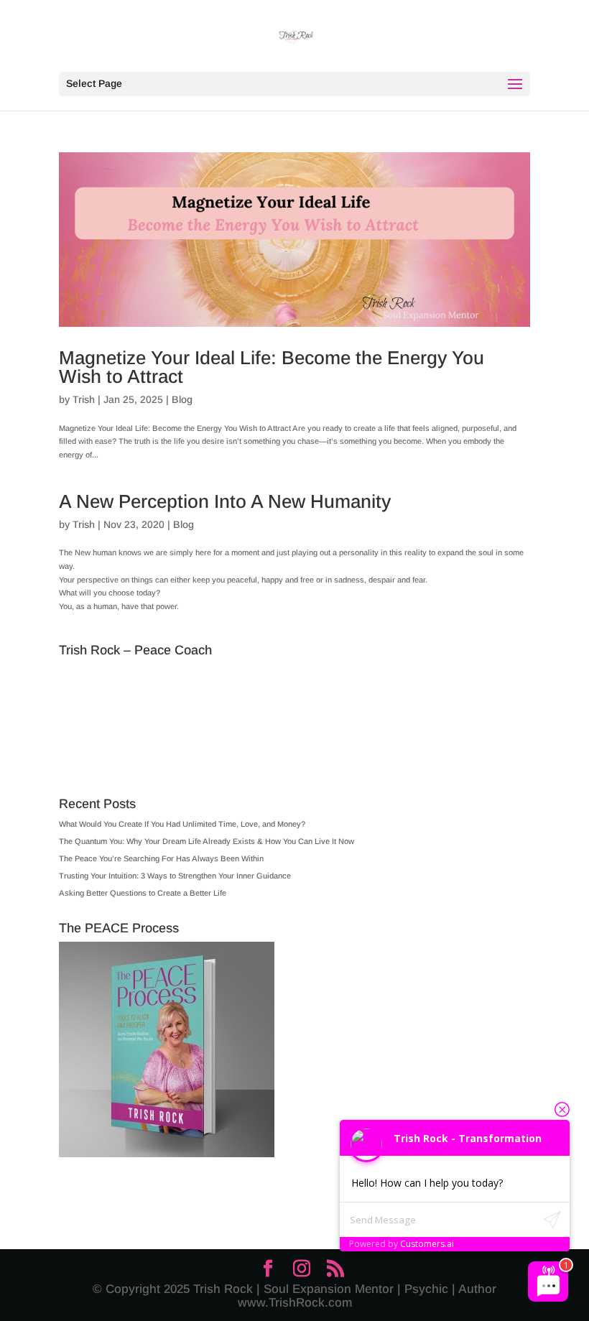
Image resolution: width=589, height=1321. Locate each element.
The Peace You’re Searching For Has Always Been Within (161, 858)
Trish (84, 399)
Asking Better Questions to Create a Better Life (142, 893)
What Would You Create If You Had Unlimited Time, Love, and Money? (182, 824)
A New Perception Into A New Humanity (225, 501)
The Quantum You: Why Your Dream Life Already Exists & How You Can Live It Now (206, 841)
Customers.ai (427, 1244)
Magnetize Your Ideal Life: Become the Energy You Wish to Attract (271, 367)
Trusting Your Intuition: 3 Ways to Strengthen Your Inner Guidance (175, 875)
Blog (182, 399)
